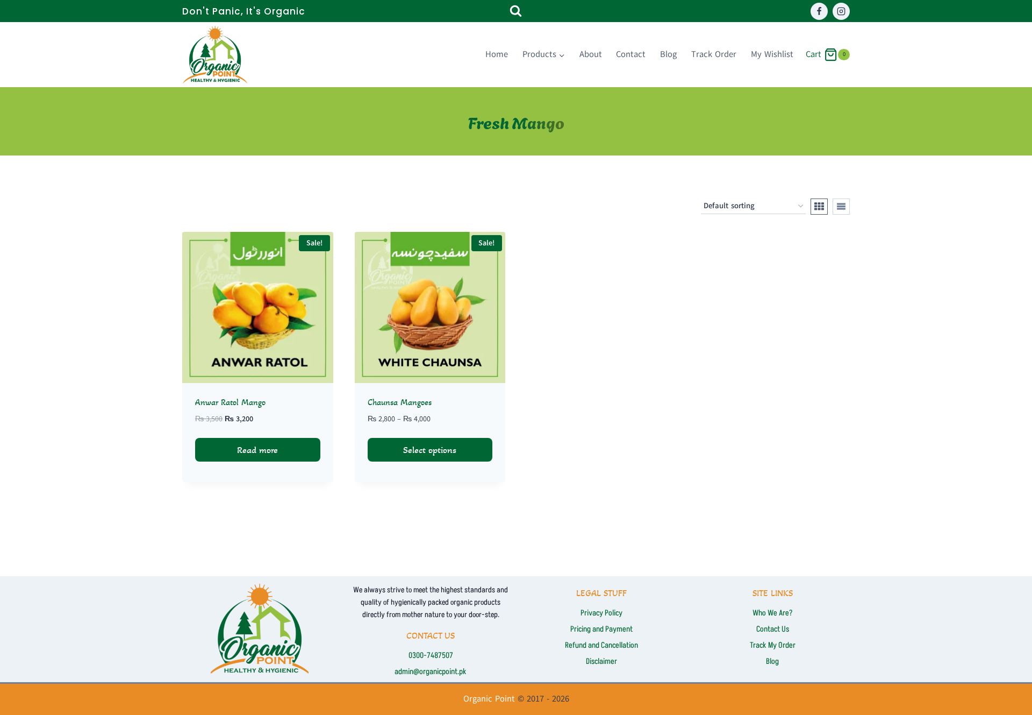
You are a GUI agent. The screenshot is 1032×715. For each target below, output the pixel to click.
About (590, 54)
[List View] (841, 207)
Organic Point (489, 699)
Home (496, 54)
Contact (631, 54)
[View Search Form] (516, 11)
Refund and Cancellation (601, 645)
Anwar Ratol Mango (230, 402)
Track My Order (773, 645)
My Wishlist (772, 54)
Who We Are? (772, 613)
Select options (429, 450)
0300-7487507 (430, 655)
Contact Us (772, 629)
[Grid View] (819, 207)
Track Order (713, 54)
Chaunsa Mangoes (400, 402)
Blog (668, 54)
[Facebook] (819, 11)
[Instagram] (841, 11)
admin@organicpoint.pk (431, 671)
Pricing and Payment (601, 629)
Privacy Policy (601, 613)
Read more (257, 450)
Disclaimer (601, 661)
